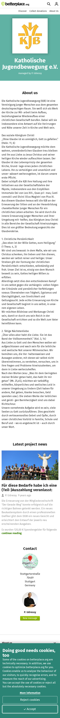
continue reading (12, 533)
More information (30, 692)
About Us (53, 11)
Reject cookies (30, 700)
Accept (31, 709)
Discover (22, 11)
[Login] (56, 4)
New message (30, 618)
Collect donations (38, 11)
